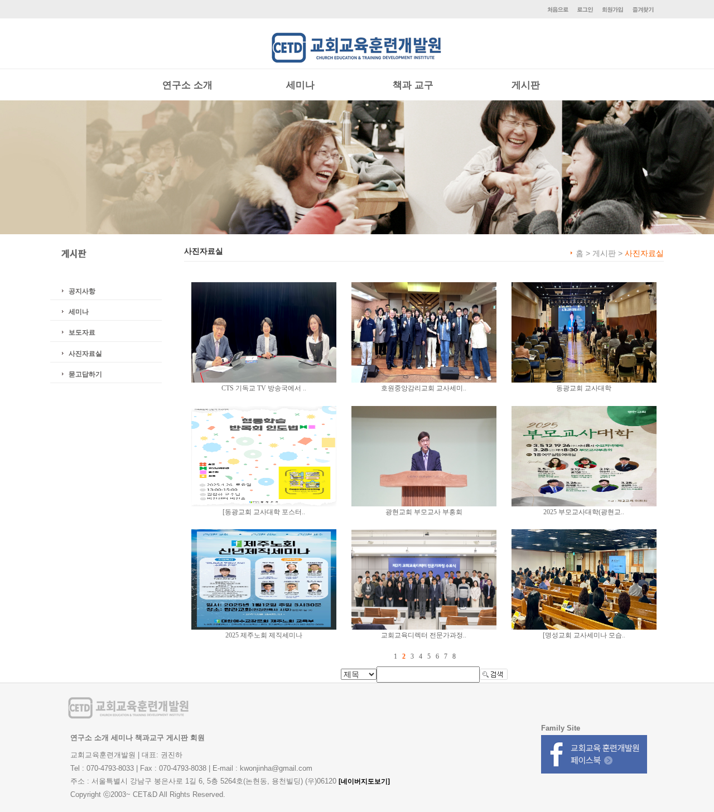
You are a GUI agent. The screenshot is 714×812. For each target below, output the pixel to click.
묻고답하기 (85, 374)
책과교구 (149, 737)
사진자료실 (85, 353)
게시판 (526, 85)
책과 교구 (413, 85)
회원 (197, 737)
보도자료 (82, 332)
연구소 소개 (187, 85)
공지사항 (82, 291)
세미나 (300, 85)
